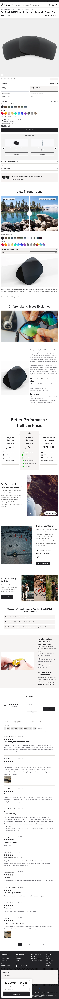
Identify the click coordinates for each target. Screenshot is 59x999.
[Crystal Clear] (28, 238)
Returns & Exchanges (50, 963)
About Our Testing (43, 563)
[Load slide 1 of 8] (3, 79)
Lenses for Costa (4, 960)
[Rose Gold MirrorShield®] (9, 113)
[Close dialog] (29, 981)
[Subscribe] (55, 975)
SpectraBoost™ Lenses (35, 956)
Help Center (48, 956)
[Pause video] (30, 513)
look (12, 728)
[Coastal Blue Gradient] (25, 107)
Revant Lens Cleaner (42, 148)
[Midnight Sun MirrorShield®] (2, 113)
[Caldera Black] (40, 238)
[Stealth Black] (2, 107)
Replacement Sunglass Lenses (10, 9)
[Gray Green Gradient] (22, 107)
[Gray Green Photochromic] (34, 238)
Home (2, 9)
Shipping (48, 962)
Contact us (54, 1)
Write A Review (48, 709)
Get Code (16, 994)
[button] (18, 4)
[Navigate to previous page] (15, 944)
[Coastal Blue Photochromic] (37, 238)
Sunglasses (3, 963)
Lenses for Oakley (4, 956)
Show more (39, 728)
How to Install (54, 78)
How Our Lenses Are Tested (36, 960)
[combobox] (53, 5)
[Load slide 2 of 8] (4, 79)
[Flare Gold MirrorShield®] (12, 113)
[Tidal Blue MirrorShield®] (22, 113)
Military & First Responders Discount (21, 966)
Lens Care (48, 958)
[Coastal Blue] (12, 107)
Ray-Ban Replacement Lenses (24, 9)
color (8, 728)
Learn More (23, 120)
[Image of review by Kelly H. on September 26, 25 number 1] (7, 934)
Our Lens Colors (34, 962)
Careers (17, 963)
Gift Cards (3, 967)
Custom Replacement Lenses (49, 677)
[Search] (49, 5)
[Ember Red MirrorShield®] (37, 244)
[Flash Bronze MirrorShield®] (35, 113)
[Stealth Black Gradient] (15, 107)
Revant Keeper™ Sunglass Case (16, 148)
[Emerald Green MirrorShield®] (15, 113)
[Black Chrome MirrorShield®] (28, 113)
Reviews (17, 960)
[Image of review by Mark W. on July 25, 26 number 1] (7, 779)
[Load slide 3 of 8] (5, 79)
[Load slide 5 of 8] (8, 79)
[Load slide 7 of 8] (11, 79)
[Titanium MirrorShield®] (32, 113)
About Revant (19, 956)
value (30, 728)
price (16, 728)
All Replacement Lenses (6, 962)
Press (17, 962)
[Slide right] (14, 79)
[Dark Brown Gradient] (19, 107)
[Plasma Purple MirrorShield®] (25, 113)
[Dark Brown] (5, 107)
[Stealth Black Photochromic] (31, 238)
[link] (51, 15)
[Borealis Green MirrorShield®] (40, 244)
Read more (40, 824)
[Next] (55, 148)
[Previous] (3, 148)
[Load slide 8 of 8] (13, 79)
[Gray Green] (9, 107)
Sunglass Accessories (5, 965)
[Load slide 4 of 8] (7, 79)
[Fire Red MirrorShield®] (5, 113)
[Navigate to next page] (44, 944)
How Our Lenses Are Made (36, 958)
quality (25, 728)
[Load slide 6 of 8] (10, 79)
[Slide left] (1, 79)
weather (20, 728)
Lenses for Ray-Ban (5, 958)
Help (47, 1)
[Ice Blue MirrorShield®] (19, 113)
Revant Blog (18, 958)
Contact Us (48, 967)
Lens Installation (49, 960)
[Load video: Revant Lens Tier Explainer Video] (29, 326)
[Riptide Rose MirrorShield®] (43, 244)
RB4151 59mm (33, 9)
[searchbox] (9, 722)
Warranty (48, 965)
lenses (34, 728)
